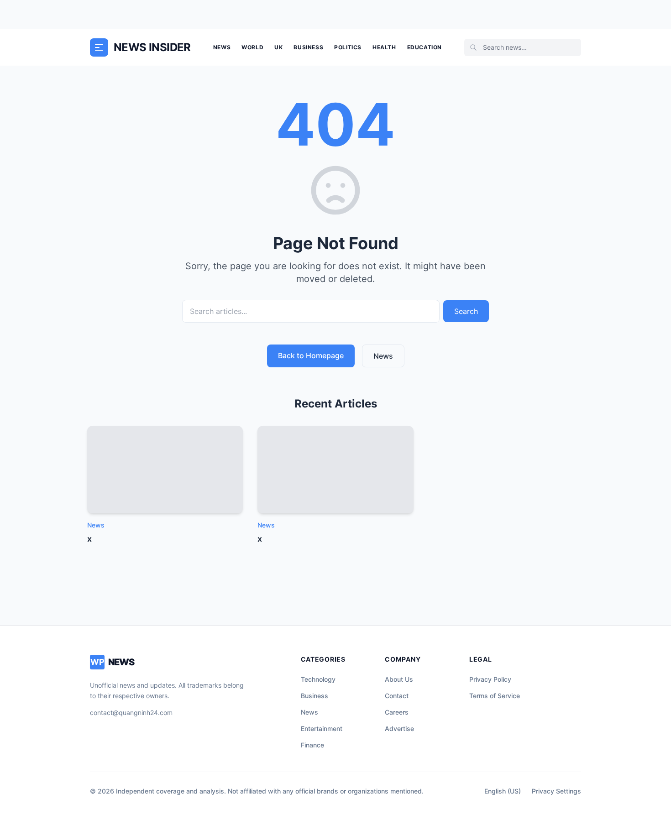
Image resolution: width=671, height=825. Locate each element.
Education (424, 47)
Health (384, 47)
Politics (348, 47)
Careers (397, 712)
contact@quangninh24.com (131, 712)
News (222, 47)
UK (278, 47)
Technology (318, 679)
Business (308, 47)
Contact (397, 696)
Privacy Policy (490, 679)
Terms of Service (494, 696)
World (252, 47)
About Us (399, 679)
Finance (312, 745)
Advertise (399, 728)
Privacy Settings (556, 791)
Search (466, 311)
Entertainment (321, 728)
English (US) (502, 791)
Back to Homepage (311, 355)
